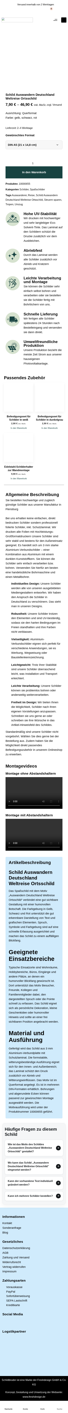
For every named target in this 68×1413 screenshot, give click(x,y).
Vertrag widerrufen (14, 1266)
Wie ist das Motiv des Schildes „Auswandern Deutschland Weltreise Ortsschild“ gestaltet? (30, 1148)
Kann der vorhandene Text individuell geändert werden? (30, 1183)
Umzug (19, 204)
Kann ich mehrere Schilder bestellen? (30, 1196)
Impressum (9, 1271)
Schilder (24, 189)
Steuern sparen (52, 199)
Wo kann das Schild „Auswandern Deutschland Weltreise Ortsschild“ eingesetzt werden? (28, 1166)
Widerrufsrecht (11, 1262)
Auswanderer (19, 195)
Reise (31, 195)
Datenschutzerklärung (16, 1248)
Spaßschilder (37, 189)
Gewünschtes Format (20, 135)
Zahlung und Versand (15, 1257)
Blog (5, 1232)
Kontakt (7, 1223)
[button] (55, 20)
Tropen (9, 204)
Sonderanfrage (11, 1227)
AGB (5, 1252)
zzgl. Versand (54, 104)
